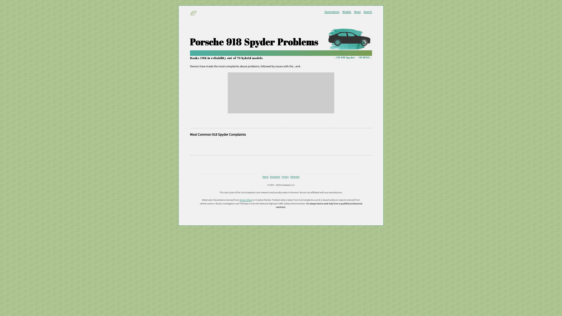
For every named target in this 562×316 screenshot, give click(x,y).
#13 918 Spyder (345, 57)
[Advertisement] (281, 92)
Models (346, 11)
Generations (331, 11)
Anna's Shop (246, 199)
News (357, 11)
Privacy (285, 176)
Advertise (294, 176)
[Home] (193, 14)
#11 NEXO (364, 57)
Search (368, 11)
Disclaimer (275, 176)
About (265, 176)
